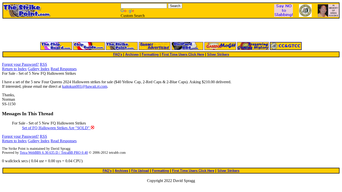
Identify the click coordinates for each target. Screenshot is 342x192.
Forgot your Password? (20, 64)
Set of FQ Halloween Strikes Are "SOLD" (56, 128)
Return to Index (14, 69)
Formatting (150, 54)
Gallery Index (39, 69)
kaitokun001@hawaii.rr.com (84, 86)
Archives (132, 54)
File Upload (140, 170)
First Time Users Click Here (183, 54)
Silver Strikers (218, 54)
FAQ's (117, 54)
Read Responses (64, 69)
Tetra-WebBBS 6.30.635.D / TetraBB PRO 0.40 (54, 152)
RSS (43, 64)
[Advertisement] (111, 30)
